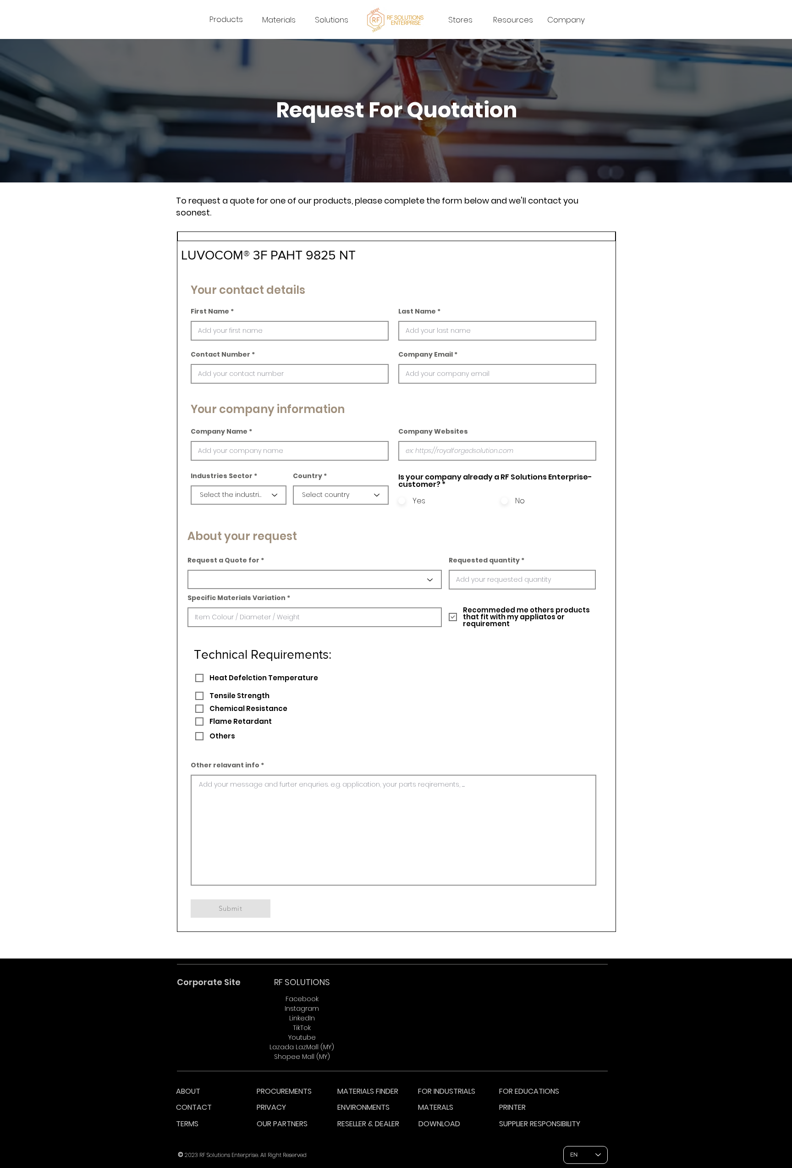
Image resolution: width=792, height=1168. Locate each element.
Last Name (417, 311)
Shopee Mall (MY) (302, 1056)
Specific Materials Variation (236, 598)
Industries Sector (222, 476)
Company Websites (433, 431)
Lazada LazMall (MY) (302, 1047)
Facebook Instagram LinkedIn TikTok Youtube (302, 1018)
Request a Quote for (223, 560)
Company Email (425, 354)
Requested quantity (484, 560)
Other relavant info (225, 765)
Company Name (219, 431)
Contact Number (220, 354)
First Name (210, 311)
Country (307, 476)
